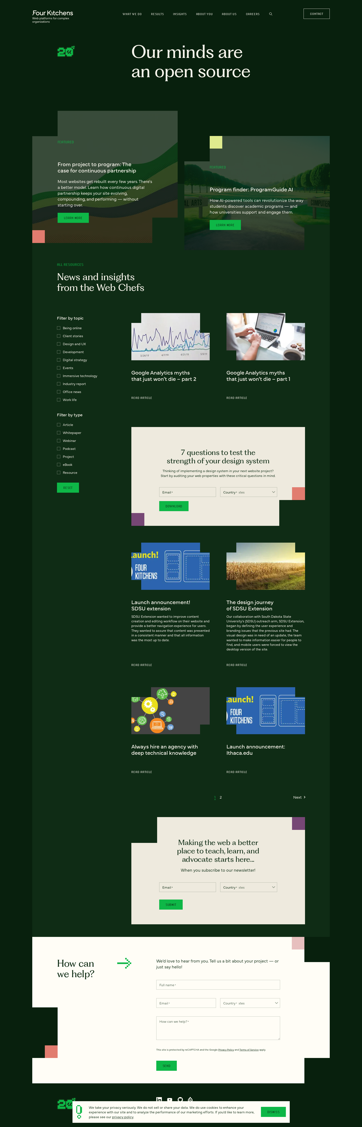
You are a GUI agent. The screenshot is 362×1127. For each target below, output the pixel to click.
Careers (253, 14)
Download (173, 506)
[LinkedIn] (159, 1100)
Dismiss (273, 1112)
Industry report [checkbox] (74, 383)
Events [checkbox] (68, 367)
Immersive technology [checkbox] (80, 375)
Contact (316, 14)
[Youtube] (169, 1100)
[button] (215, 797)
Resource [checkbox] (70, 472)
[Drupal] (190, 1100)
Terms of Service (249, 1049)
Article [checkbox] (68, 424)
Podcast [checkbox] (69, 448)
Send (167, 1066)
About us (229, 14)
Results (157, 14)
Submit (170, 904)
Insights (180, 14)
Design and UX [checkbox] (74, 343)
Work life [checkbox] (70, 399)
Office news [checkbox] (72, 391)
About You (204, 14)
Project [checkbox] (68, 456)
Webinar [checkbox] (69, 440)
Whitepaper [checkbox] (72, 432)
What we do (132, 14)
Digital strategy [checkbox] (75, 359)
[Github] (180, 1100)
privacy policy (122, 1116)
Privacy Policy (226, 1049)
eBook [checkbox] (67, 464)
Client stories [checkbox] (73, 335)
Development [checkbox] (73, 351)
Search (271, 16)
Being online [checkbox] (72, 327)
